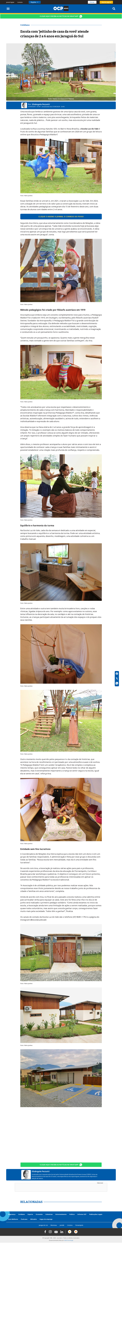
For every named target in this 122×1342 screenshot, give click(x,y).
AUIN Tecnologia (68, 1240)
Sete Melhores (13, 1219)
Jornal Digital (10, 2)
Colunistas (49, 1214)
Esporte (30, 1214)
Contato (20, 2)
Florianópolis (79, 1225)
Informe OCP (81, 1214)
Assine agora (106, 2)
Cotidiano (21, 1214)
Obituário (33, 1219)
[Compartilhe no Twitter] (116, 678)
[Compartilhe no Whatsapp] (116, 683)
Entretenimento (61, 1214)
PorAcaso (24, 1219)
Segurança (11, 1214)
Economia (39, 1214)
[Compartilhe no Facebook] (116, 674)
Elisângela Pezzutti (41, 104)
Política (72, 1214)
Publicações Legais (95, 1214)
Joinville (62, 1225)
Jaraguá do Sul (43, 1225)
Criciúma (69, 1225)
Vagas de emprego (46, 1219)
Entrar (92, 2)
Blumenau (54, 1225)
